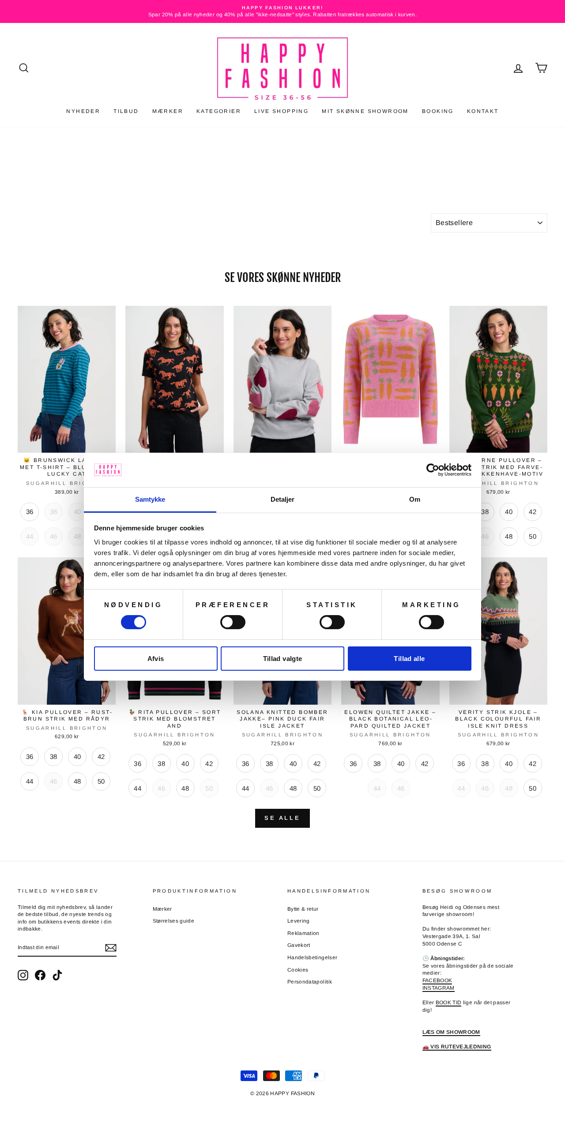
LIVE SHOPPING (281, 111)
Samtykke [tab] (150, 499)
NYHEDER (83, 111)
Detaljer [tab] (283, 499)
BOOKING (438, 111)
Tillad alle (409, 658)
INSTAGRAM (438, 988)
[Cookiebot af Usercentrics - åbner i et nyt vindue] (432, 470)
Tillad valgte (282, 658)
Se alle (282, 818)
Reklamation (303, 933)
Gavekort (298, 945)
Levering (298, 921)
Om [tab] (414, 499)
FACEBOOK (437, 980)
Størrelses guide (174, 921)
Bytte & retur (303, 909)
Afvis (155, 658)
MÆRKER (167, 111)
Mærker (162, 909)
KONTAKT (483, 111)
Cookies (297, 970)
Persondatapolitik (309, 982)
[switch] (232, 622)
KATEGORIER (218, 111)
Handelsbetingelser (312, 957)
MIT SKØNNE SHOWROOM (365, 111)
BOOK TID (449, 1002)
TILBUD (126, 111)
